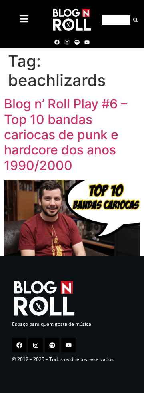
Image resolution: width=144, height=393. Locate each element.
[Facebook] (56, 42)
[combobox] (116, 20)
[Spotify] (77, 42)
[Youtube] (87, 42)
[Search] (134, 20)
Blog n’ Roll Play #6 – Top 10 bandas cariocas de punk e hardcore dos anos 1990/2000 (65, 134)
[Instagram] (66, 42)
